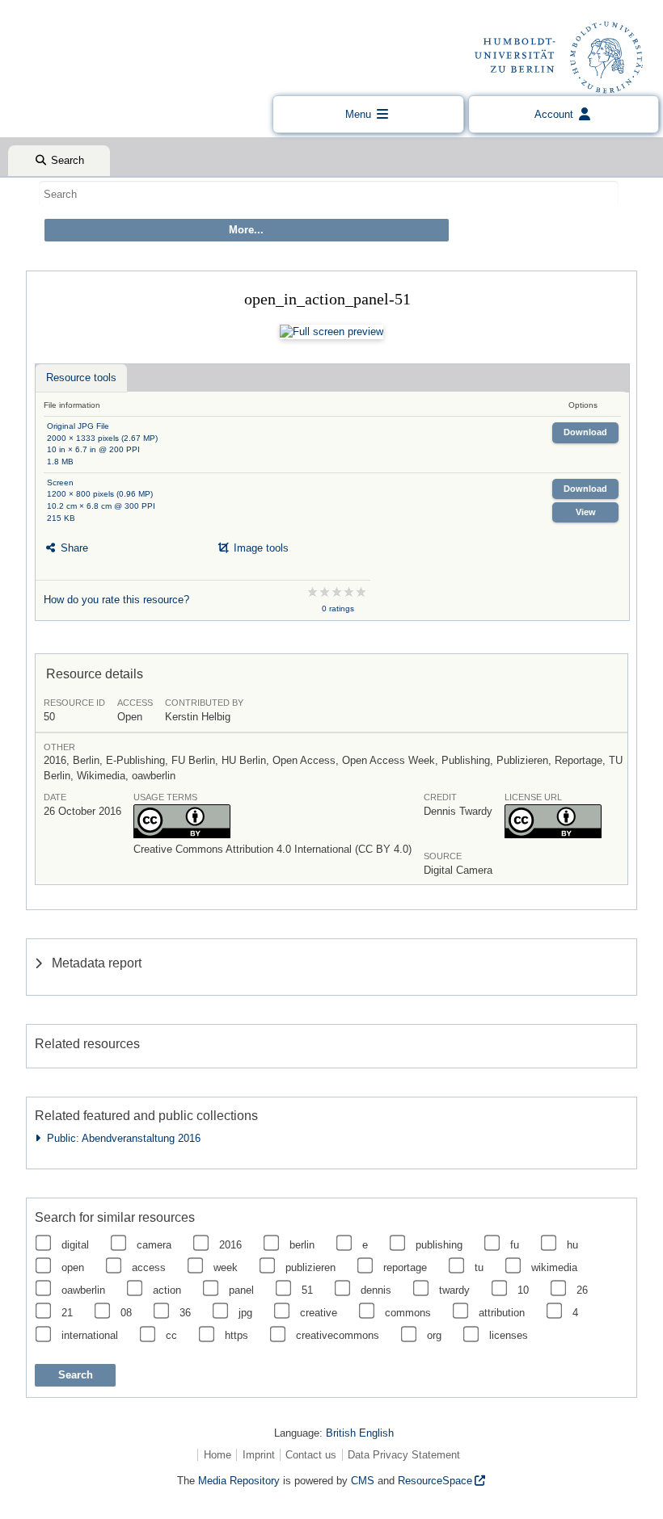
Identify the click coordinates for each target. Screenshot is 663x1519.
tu (479, 1267)
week (225, 1267)
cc (171, 1335)
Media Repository (239, 1481)
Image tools (259, 548)
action (167, 1290)
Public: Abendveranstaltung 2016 (120, 1138)
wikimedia (554, 1267)
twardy (454, 1290)
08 (126, 1313)
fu (514, 1245)
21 (67, 1313)
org (434, 1335)
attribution (502, 1313)
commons (408, 1313)
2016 (230, 1245)
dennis (376, 1290)
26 (582, 1290)
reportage (405, 1267)
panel (241, 1290)
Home (217, 1455)
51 (307, 1290)
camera (154, 1245)
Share (72, 548)
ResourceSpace (435, 1481)
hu (572, 1245)
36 (185, 1313)
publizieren (310, 1267)
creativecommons (337, 1335)
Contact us (310, 1455)
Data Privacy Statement (404, 1455)
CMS (362, 1481)
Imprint (259, 1455)
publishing (439, 1245)
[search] (329, 194)
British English (360, 1433)
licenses (508, 1335)
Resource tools (81, 377)
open (72, 1267)
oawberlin (83, 1290)
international (89, 1335)
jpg (245, 1313)
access (149, 1267)
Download (585, 432)
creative (318, 1313)
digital (75, 1245)
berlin (302, 1245)
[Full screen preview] (331, 332)
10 (523, 1290)
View (586, 512)
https (236, 1335)
